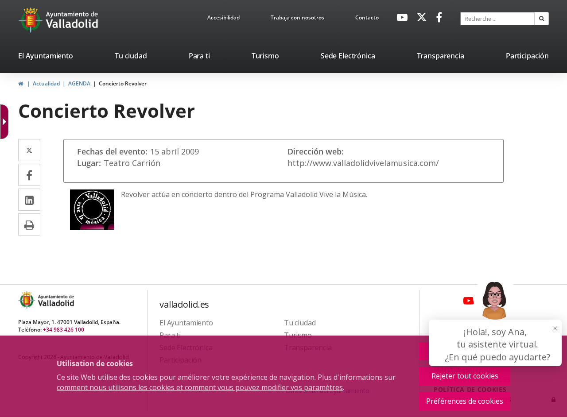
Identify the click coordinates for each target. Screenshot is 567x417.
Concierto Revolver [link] (123, 83)
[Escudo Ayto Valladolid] (27, 300)
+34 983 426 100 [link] (63, 329)
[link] (223, 19)
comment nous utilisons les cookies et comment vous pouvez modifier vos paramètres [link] (200, 387)
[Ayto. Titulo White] (72, 20)
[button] (541, 18)
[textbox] (497, 18)
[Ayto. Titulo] (55, 300)
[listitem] (45, 57)
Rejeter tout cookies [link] (464, 376)
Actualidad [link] (46, 83)
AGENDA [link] (79, 83)
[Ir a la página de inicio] (31, 20)
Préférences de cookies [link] (464, 401)
